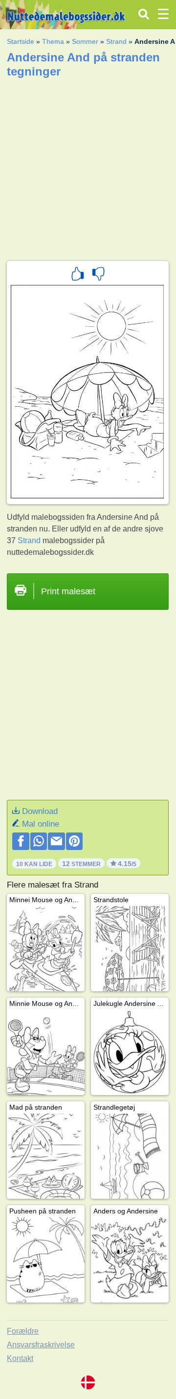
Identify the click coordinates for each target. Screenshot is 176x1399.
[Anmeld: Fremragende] (77, 275)
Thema (53, 41)
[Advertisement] (88, 166)
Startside (20, 41)
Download (40, 811)
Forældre (23, 1331)
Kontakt (20, 1358)
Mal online (40, 824)
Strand (116, 41)
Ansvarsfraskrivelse (41, 1345)
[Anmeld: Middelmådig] (98, 275)
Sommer (85, 41)
